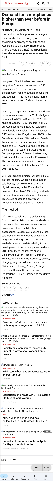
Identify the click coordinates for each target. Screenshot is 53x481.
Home (3, 9)
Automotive (42, 9)
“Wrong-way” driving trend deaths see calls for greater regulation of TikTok (25, 323)
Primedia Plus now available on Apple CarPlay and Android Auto (24, 443)
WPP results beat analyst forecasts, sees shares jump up (26, 373)
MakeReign (6, 402)
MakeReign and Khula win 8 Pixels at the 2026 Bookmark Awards (26, 396)
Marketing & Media (15, 9)
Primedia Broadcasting (10, 448)
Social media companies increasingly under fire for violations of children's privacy (24, 351)
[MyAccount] (49, 3)
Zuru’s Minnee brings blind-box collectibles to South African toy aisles (25, 419)
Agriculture (30, 9)
